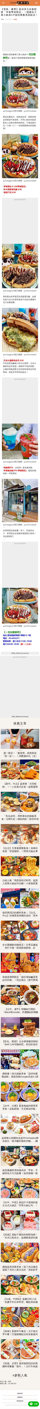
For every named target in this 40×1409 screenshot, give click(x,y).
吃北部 (20, 781)
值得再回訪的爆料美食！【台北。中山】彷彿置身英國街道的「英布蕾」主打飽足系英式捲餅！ (20, 915)
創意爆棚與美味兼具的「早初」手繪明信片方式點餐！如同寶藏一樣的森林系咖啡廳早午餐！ (20, 1173)
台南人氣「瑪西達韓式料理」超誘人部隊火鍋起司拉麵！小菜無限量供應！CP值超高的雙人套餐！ (20, 883)
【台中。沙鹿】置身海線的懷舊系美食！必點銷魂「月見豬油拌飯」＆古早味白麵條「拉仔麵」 (20, 1108)
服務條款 (20, 1397)
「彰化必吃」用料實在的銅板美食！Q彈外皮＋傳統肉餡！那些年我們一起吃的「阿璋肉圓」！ (20, 819)
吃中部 (20, 750)
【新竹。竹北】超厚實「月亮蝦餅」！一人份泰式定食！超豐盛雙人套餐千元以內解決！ (20, 786)
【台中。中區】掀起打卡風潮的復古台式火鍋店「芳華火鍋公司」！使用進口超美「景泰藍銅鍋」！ (20, 1205)
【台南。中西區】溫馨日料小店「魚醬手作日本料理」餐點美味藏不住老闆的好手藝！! (20, 1302)
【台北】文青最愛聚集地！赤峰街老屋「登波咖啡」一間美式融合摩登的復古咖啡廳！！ (20, 851)
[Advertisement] (20, 37)
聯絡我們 (20, 1393)
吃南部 (15, 19)
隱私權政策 (20, 1401)
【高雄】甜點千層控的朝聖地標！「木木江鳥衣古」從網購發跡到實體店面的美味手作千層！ (20, 1237)
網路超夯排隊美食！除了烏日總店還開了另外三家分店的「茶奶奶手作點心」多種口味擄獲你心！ (20, 1270)
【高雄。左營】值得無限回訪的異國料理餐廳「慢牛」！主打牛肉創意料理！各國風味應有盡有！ (20, 1366)
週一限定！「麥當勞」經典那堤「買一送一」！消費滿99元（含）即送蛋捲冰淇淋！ (20, 756)
